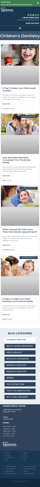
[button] (20, 28)
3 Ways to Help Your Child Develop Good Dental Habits (17, 300)
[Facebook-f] (38, 15)
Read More (6, 104)
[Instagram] (28, 15)
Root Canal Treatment (17, 397)
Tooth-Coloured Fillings (18, 391)
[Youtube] (33, 15)
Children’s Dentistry (16, 340)
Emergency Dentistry (16, 365)
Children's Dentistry (20, 35)
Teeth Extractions (15, 384)
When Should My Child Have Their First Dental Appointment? (19, 230)
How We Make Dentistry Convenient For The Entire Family (16, 160)
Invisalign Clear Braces (17, 359)
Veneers (10, 378)
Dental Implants (14, 352)
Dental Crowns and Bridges (19, 346)
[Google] (31, 15)
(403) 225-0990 (32, 23)
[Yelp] (36, 15)
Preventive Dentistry (16, 371)
